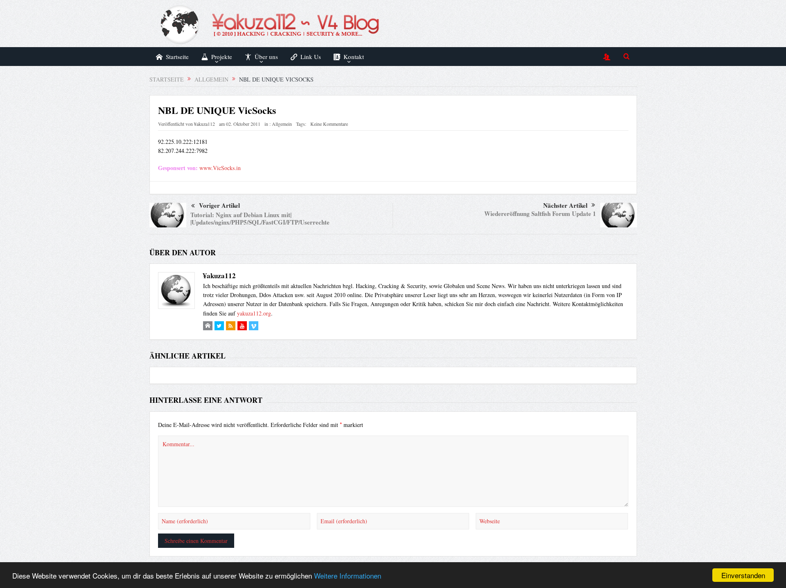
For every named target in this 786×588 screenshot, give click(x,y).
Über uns (266, 56)
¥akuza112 (204, 123)
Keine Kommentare (329, 123)
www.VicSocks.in (220, 168)
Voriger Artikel (219, 205)
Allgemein (282, 123)
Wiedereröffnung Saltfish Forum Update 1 (540, 213)
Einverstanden (743, 575)
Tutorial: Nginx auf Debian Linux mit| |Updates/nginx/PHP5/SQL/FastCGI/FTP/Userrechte (260, 218)
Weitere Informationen (347, 575)
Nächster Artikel (565, 205)
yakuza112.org (254, 313)
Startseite (177, 56)
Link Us (310, 56)
